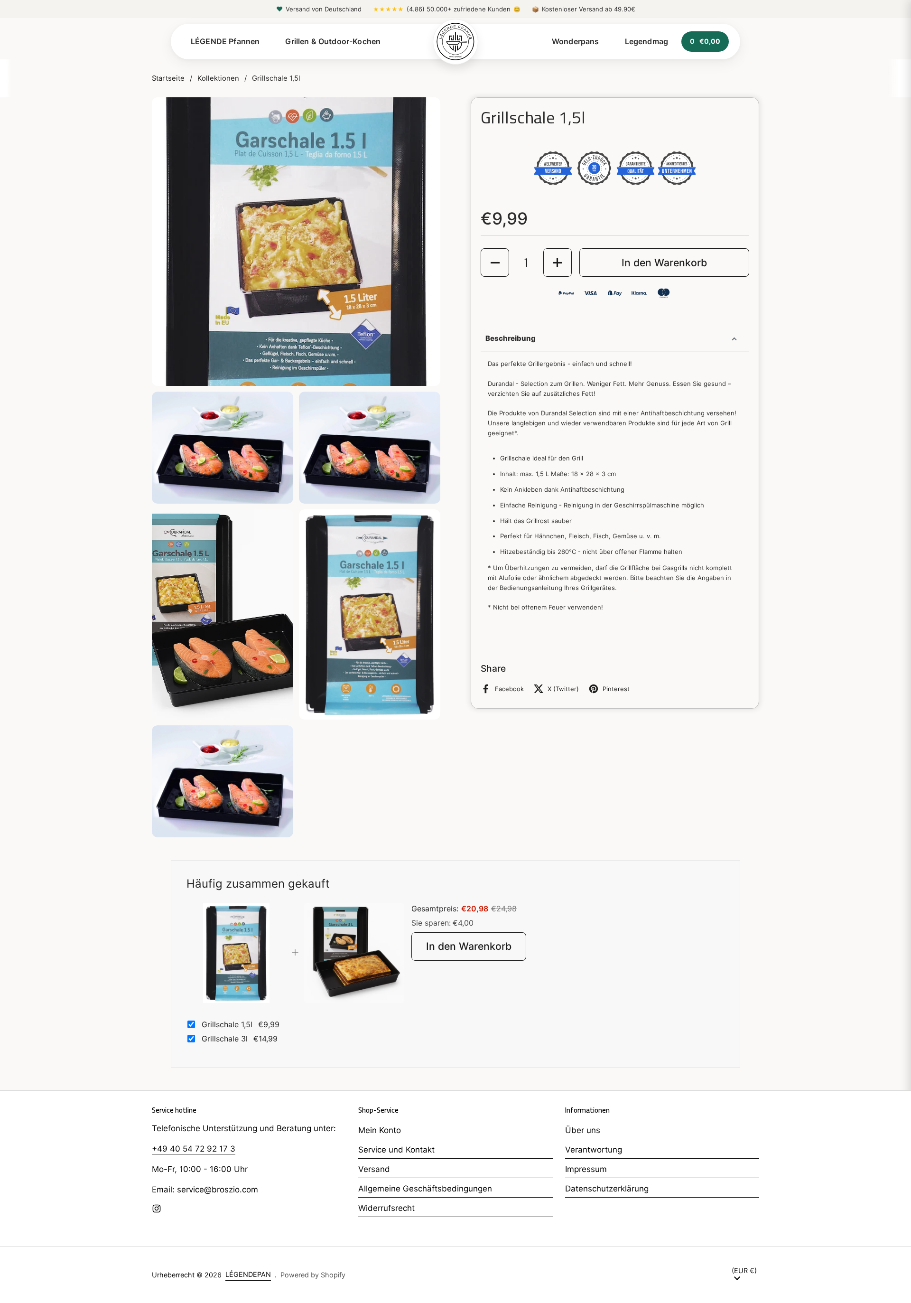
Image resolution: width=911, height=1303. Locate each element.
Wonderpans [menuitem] (575, 41)
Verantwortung (593, 1149)
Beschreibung (510, 338)
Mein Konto (379, 1130)
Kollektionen (218, 78)
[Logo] (455, 42)
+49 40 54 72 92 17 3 (193, 1148)
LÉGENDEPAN (248, 1274)
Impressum (586, 1169)
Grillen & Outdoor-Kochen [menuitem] (333, 41)
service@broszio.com (217, 1189)
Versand (374, 1169)
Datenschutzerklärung (607, 1188)
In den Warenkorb (468, 946)
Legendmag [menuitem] (646, 41)
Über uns (582, 1130)
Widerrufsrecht (386, 1208)
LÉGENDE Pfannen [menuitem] (225, 41)
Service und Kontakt (396, 1149)
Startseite (168, 78)
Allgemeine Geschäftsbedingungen (425, 1188)
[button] (495, 262)
